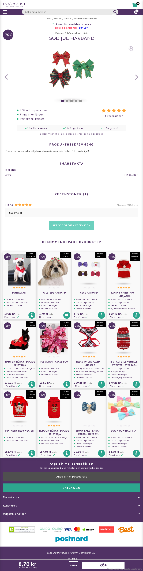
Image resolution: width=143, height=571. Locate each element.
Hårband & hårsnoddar (85, 18)
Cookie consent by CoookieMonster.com (124, 569)
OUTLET (83, 28)
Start (49, 18)
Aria (86, 33)
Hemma (57, 18)
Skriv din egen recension (71, 225)
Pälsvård (68, 18)
